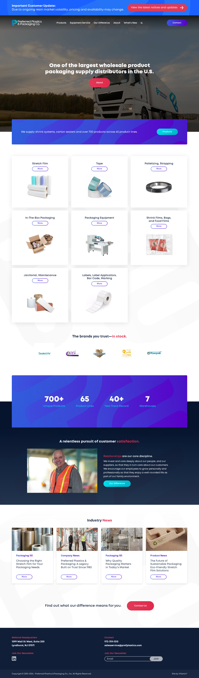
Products (61, 23)
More (40, 168)
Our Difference (102, 22)
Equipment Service (80, 22)
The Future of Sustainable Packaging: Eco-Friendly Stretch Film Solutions (166, 566)
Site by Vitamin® (179, 673)
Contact (177, 22)
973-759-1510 (111, 641)
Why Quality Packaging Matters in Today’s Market (118, 564)
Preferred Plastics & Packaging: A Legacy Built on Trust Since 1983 (76, 564)
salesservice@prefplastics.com (123, 645)
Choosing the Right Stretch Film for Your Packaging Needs (29, 564)
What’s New (130, 22)
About (116, 23)
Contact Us (140, 605)
